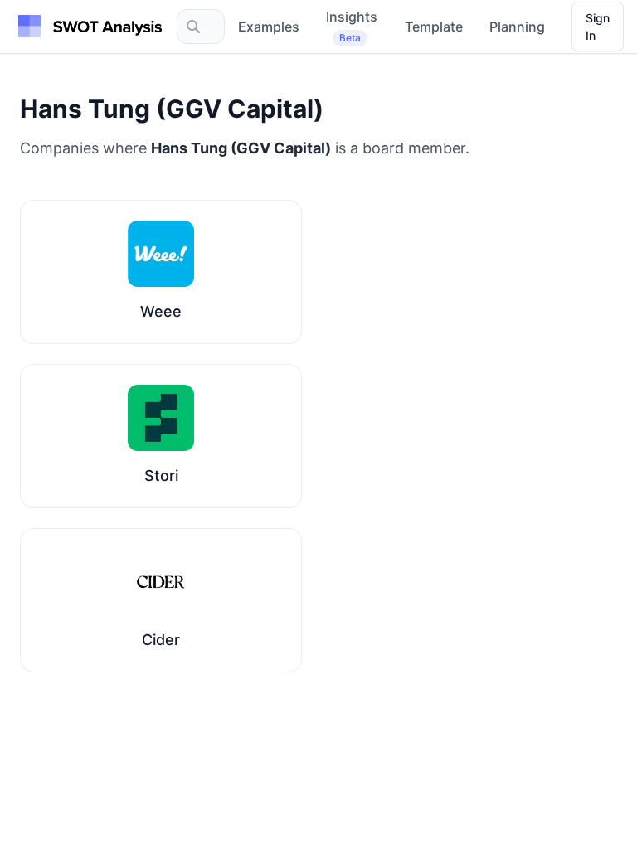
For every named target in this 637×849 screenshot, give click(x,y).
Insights (351, 26)
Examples (268, 26)
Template (434, 26)
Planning (517, 26)
